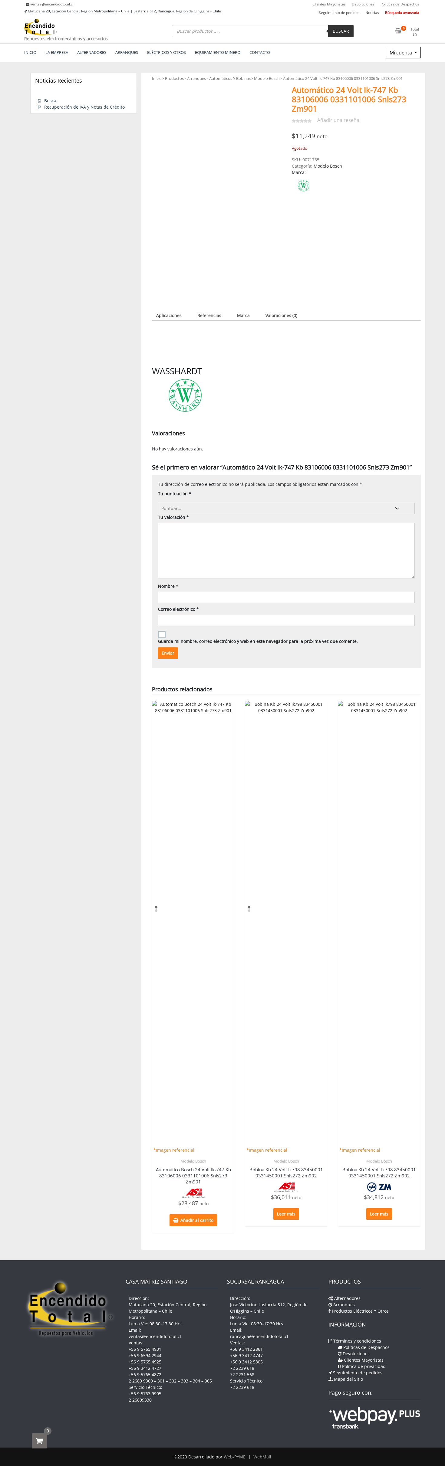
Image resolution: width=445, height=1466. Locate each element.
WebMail (262, 1457)
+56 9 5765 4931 (145, 1349)
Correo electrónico (178, 609)
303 (184, 1381)
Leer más (286, 1214)
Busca (50, 100)
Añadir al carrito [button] (196, 1220)
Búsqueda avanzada (402, 12)
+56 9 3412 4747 (246, 1355)
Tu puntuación (174, 493)
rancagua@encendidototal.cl (259, 1336)
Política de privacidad (363, 1366)
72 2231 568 (242, 1374)
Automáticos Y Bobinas (230, 78)
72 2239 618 (242, 1368)
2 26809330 (140, 1400)
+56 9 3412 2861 (246, 1349)
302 (172, 1381)
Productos (174, 78)
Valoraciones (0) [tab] (281, 315)
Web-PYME (235, 1457)
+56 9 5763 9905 (145, 1393)
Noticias (372, 12)
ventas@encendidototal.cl (52, 4)
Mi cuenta (401, 52)
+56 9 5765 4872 (145, 1374)
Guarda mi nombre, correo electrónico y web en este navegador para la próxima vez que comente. (258, 641)
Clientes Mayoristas (329, 4)
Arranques (196, 78)
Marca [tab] (243, 315)
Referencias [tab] (209, 315)
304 (196, 1381)
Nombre (168, 586)
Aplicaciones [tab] (169, 315)
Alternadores (347, 1298)
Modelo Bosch (267, 78)
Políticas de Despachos (400, 4)
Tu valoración (173, 517)
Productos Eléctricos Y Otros (360, 1311)
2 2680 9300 (141, 1381)
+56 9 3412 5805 (246, 1362)
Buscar (341, 31)
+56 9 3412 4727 (145, 1368)
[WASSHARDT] (304, 185)
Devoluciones (363, 4)
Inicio (157, 78)
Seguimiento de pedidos (339, 12)
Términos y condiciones (356, 1341)
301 (161, 1381)
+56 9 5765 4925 (145, 1362)
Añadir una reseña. (339, 120)
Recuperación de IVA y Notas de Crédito (84, 107)
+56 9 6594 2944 (145, 1355)
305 (208, 1381)
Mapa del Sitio (348, 1379)
